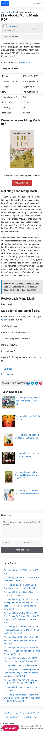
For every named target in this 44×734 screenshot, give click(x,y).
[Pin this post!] (40, 384)
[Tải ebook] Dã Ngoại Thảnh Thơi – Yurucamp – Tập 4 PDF (27, 400)
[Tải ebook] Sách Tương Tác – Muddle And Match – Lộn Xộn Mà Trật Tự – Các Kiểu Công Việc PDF (22, 650)
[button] (22, 183)
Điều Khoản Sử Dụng (14, 717)
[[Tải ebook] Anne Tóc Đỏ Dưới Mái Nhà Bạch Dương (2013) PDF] (8, 481)
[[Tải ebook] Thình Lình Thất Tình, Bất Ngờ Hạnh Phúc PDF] (8, 499)
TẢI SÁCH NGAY (22, 183)
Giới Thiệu (8, 713)
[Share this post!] (28, 384)
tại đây (4, 320)
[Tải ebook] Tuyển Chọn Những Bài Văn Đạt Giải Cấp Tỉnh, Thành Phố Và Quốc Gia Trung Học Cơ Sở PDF (21, 672)
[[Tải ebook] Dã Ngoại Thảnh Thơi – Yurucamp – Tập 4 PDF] (8, 407)
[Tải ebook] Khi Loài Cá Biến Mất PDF (20, 665)
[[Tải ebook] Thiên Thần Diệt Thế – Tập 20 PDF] (8, 462)
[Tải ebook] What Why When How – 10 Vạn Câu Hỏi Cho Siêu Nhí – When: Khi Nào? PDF (21, 640)
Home (3, 12)
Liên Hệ (18, 713)
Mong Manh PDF (22, 62)
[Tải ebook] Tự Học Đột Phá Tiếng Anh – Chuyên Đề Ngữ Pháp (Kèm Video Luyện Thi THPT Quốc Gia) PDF (22, 698)
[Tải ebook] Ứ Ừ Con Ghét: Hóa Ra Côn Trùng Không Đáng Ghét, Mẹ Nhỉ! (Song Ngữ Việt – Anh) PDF (21, 629)
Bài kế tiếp (6, 374)
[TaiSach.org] (5, 3)
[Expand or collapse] (39, 36)
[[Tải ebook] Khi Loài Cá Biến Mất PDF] (8, 425)
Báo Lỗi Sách (10, 728)
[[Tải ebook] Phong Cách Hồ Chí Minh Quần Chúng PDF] (8, 444)
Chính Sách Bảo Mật (31, 713)
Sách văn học (11, 12)
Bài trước (8, 369)
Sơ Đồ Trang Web (31, 717)
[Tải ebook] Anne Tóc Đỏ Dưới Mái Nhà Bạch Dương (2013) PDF (27, 475)
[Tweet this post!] (32, 384)
